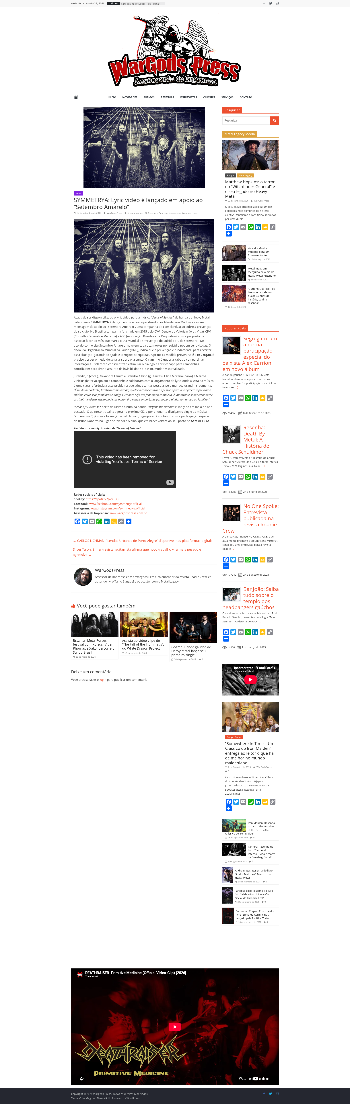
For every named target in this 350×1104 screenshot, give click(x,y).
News (78, 193)
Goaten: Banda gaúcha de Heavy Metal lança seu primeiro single (191, 651)
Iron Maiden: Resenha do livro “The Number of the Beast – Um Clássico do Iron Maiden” (250, 828)
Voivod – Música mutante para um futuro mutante (258, 252)
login (103, 680)
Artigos (149, 97)
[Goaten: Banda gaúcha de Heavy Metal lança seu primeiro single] (193, 614)
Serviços (227, 97)
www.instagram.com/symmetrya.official (118, 508)
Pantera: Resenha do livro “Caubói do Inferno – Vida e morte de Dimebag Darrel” (261, 852)
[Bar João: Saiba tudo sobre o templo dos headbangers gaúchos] (232, 588)
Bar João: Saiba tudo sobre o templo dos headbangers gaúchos (250, 598)
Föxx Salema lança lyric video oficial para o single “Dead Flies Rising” (142, 5)
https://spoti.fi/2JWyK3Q (102, 499)
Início (112, 97)
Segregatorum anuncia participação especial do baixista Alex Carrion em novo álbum (249, 353)
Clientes (209, 97)
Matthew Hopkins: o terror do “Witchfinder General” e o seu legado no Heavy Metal (250, 189)
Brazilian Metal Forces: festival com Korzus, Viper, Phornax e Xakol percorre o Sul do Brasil (93, 646)
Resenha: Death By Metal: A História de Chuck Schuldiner (245, 439)
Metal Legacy (245, 175)
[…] (236, 387)
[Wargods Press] (76, 97)
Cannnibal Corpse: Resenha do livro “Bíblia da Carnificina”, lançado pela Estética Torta (254, 914)
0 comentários (135, 212)
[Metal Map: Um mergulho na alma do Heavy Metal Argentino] (234, 267)
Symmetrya (175, 212)
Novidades (129, 97)
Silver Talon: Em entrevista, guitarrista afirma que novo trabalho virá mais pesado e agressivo (137, 552)
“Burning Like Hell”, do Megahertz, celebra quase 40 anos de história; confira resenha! (261, 296)
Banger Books (234, 737)
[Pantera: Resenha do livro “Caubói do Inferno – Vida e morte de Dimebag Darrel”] (234, 845)
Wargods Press (189, 212)
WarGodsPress (115, 212)
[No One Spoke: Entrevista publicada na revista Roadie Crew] (232, 505)
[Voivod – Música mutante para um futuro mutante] (234, 246)
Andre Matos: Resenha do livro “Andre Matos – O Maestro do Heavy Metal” (254, 874)
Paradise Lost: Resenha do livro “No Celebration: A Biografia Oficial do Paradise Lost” (254, 894)
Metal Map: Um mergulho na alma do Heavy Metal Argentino (262, 272)
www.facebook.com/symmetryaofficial (115, 504)
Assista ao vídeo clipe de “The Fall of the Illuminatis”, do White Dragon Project (143, 644)
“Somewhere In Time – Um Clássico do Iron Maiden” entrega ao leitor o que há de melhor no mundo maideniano (249, 753)
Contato (246, 97)
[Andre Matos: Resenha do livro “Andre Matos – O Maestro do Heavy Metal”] (227, 869)
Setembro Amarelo (158, 212)
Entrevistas (188, 97)
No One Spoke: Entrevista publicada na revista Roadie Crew (250, 518)
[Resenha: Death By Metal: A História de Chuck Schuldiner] (232, 426)
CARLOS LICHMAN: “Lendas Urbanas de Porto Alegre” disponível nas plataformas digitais (143, 540)
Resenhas (167, 97)
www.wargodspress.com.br (128, 513)
